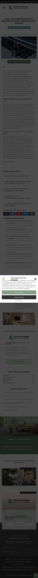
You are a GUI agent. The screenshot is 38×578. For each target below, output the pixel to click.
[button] (35, 279)
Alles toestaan (19, 292)
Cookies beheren (19, 297)
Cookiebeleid (18, 300)
